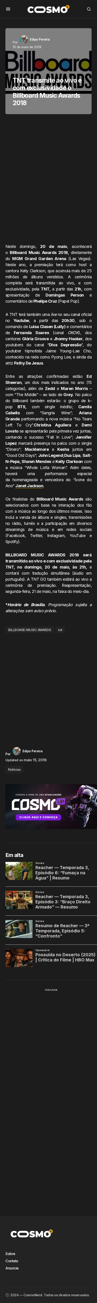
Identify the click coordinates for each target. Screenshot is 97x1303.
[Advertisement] (48, 180)
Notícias (14, 769)
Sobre (10, 1253)
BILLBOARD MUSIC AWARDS (29, 630)
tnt (60, 630)
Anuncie (12, 1268)
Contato (11, 1261)
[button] (8, 9)
